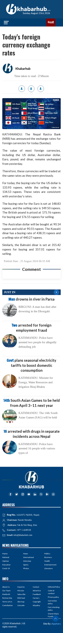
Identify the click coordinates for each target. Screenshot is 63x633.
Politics (47, 553)
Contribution (7, 605)
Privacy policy (53, 597)
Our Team (6, 590)
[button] (55, 618)
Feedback (37, 594)
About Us (6, 587)
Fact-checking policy (53, 608)
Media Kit (6, 594)
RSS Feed (21, 598)
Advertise (37, 590)
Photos (26, 568)
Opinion (5, 561)
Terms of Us (7, 601)
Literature (48, 568)
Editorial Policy (54, 587)
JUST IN (9, 292)
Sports (25, 565)
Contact (36, 587)
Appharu (56, 623)
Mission (20, 590)
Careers (36, 598)
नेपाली (51, 22)
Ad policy (36, 605)
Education (6, 565)
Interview (27, 561)
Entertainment (50, 565)
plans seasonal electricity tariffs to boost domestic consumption (31, 365)
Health (47, 561)
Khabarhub (22, 68)
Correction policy (52, 602)
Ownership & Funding (53, 615)
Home (4, 553)
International (28, 557)
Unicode (20, 605)
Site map (20, 601)
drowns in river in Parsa (31, 299)
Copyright (37, 601)
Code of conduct (51, 591)
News (25, 553)
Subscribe (21, 594)
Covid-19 (6, 568)
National (5, 557)
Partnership (7, 598)
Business (48, 557)
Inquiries (21, 587)
